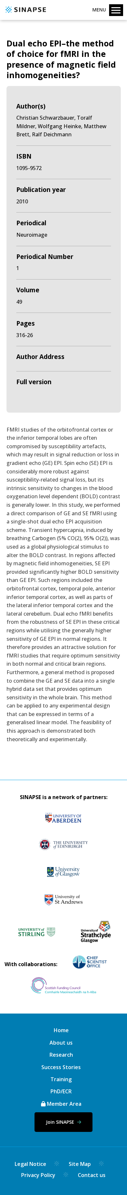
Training (61, 1079)
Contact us (92, 1175)
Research (61, 1054)
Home (61, 1030)
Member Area (63, 1103)
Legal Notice (30, 1164)
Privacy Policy (38, 1175)
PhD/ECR (61, 1091)
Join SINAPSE (61, 1122)
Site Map (80, 1164)
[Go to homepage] (25, 13)
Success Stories (61, 1067)
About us (61, 1042)
